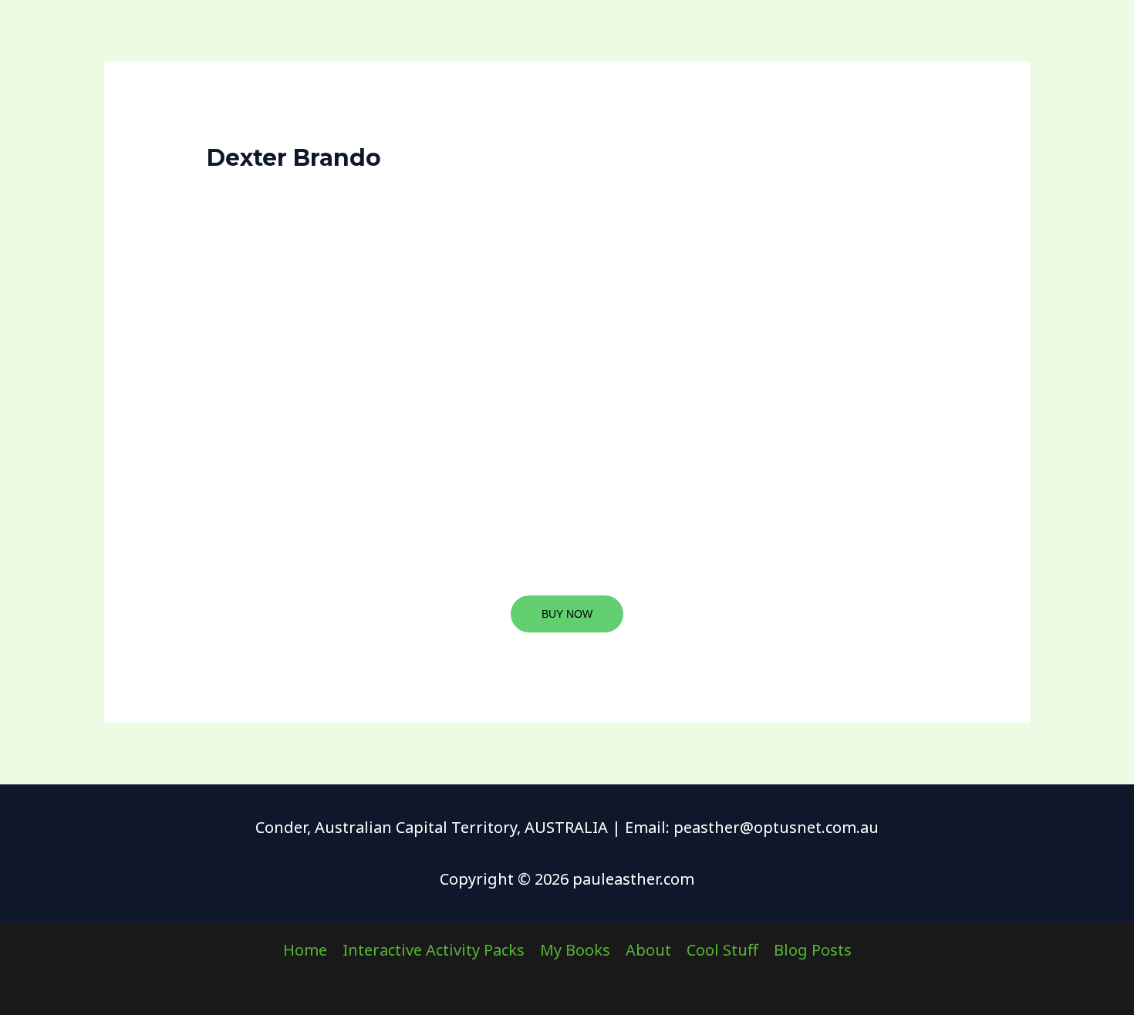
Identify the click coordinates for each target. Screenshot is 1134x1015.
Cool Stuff (722, 949)
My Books (575, 949)
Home (305, 949)
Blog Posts (813, 949)
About (648, 949)
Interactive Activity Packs (434, 949)
